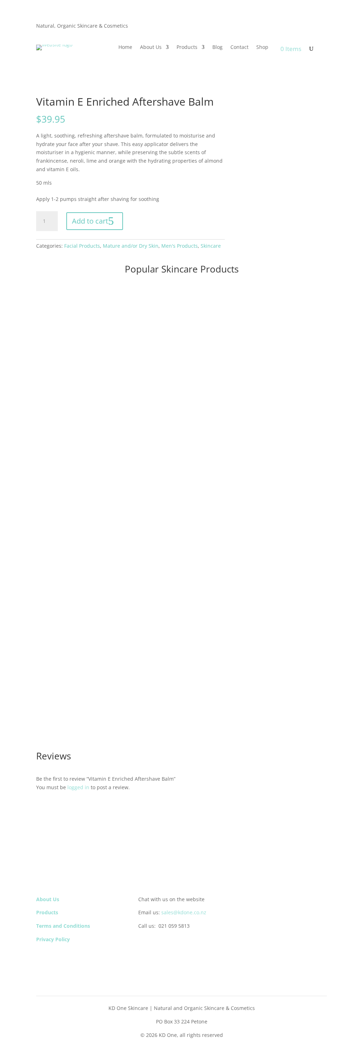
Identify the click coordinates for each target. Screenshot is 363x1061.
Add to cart (90, 221)
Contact (239, 47)
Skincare (211, 245)
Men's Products (179, 245)
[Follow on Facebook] (144, 943)
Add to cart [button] (60, 387)
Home (125, 47)
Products (187, 47)
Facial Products (82, 245)
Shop (262, 47)
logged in (78, 787)
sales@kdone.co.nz (183, 912)
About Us (151, 47)
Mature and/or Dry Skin (130, 245)
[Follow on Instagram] (158, 943)
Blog (217, 47)
